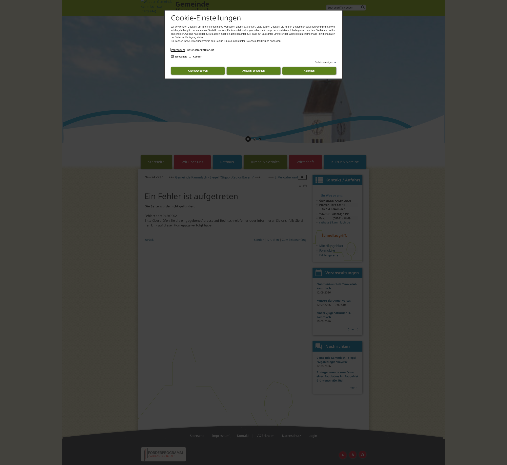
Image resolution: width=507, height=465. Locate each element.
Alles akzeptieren (198, 70)
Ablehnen (309, 70)
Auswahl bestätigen (253, 70)
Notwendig (181, 56)
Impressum (178, 49)
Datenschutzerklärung (200, 49)
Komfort (197, 56)
